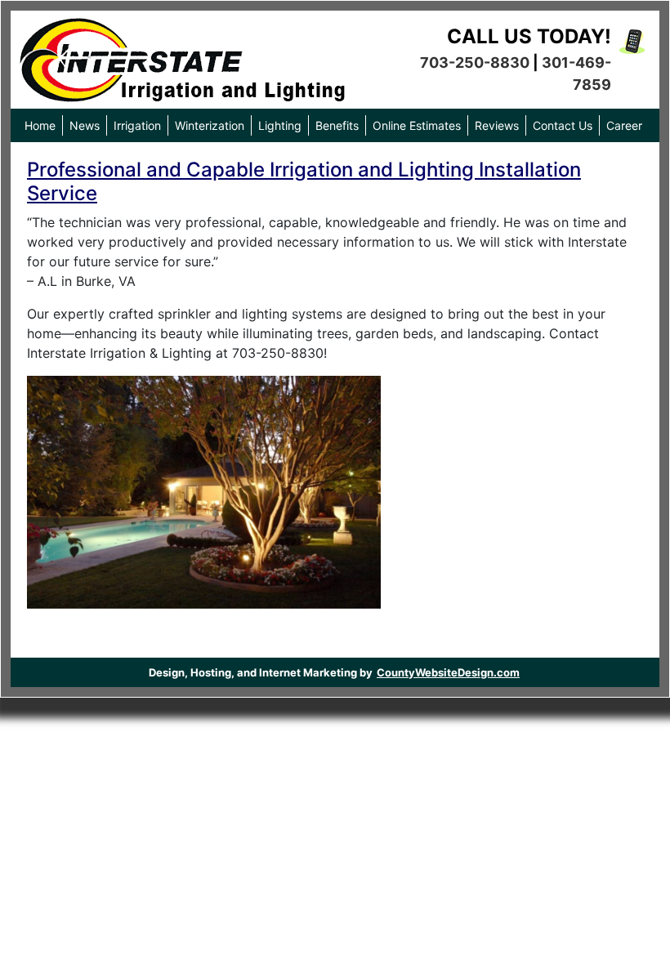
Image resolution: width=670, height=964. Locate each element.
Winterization (209, 125)
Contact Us (562, 125)
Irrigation (137, 125)
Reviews (497, 125)
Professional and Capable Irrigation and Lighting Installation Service (304, 181)
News (84, 125)
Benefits (337, 125)
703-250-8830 (474, 62)
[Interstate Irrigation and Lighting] (182, 55)
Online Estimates (417, 125)
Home (40, 125)
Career (624, 125)
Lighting (280, 125)
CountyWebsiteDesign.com (448, 672)
